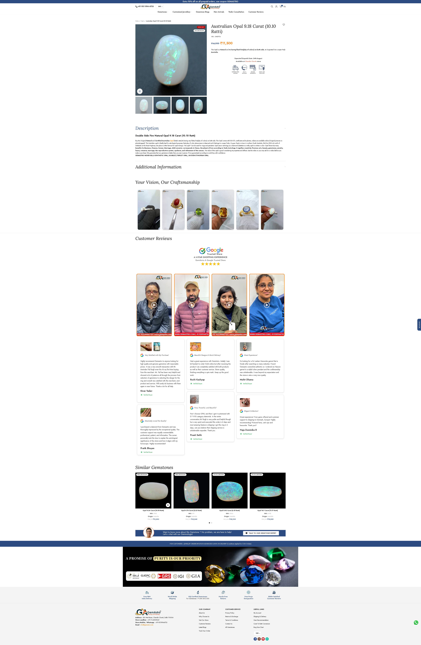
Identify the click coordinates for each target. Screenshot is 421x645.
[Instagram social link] (259, 639)
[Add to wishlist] (284, 25)
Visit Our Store (203, 620)
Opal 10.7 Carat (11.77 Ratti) (267, 510)
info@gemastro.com (147, 625)
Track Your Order (204, 631)
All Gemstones (230, 627)
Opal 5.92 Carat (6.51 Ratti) (229, 510)
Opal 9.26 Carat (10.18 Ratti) (153, 510)
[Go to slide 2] (211, 522)
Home (137, 21)
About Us (202, 613)
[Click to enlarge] (140, 91)
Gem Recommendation (261, 620)
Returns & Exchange (231, 616)
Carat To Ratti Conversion (262, 624)
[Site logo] (210, 6)
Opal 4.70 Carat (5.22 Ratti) (191, 510)
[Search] (272, 6)
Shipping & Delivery (260, 616)
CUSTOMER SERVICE (232, 609)
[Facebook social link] (255, 639)
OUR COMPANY (204, 609)
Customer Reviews (204, 624)
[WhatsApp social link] (267, 639)
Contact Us (228, 624)
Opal (142, 21)
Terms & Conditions (231, 620)
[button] (154, 305)
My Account (257, 613)
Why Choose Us (204, 616)
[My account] (276, 6)
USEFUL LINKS (259, 609)
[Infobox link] (147, 595)
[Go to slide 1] (209, 522)
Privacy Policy (229, 613)
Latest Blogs (202, 627)
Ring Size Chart (259, 627)
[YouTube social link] (263, 639)
